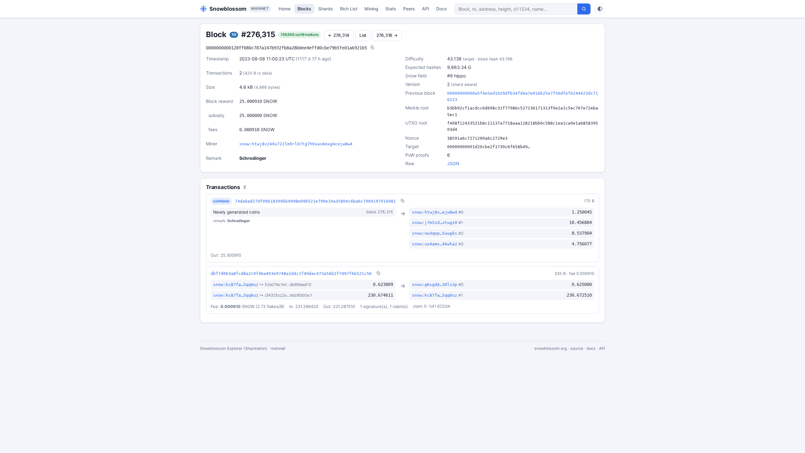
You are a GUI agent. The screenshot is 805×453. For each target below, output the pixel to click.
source (576, 348)
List (362, 35)
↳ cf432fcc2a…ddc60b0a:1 (286, 295)
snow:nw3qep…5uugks (434, 233)
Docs (441, 8)
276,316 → (387, 35)
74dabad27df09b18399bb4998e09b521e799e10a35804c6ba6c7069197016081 (315, 201)
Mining (371, 8)
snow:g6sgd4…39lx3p (434, 284)
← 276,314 (338, 35)
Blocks (304, 8)
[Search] (584, 8)
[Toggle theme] (600, 9)
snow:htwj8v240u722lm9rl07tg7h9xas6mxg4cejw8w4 (296, 144)
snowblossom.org (550, 348)
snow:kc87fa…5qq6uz (235, 284)
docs (591, 348)
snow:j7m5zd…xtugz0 (434, 222)
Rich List (349, 8)
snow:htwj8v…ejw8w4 (434, 212)
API (425, 8)
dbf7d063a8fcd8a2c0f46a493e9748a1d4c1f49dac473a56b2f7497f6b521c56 (291, 273)
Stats (390, 8)
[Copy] (372, 48)
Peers (409, 8)
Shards (325, 8)
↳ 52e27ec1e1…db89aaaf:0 (285, 284)
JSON (453, 163)
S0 (234, 34)
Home (285, 8)
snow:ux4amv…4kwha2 (434, 244)
